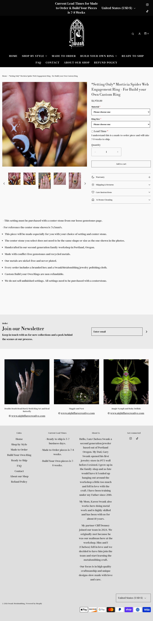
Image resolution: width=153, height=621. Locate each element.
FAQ (38, 62)
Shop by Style (19, 444)
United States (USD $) (117, 8)
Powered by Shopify (34, 603)
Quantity (96, 144)
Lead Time (100, 131)
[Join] (147, 332)
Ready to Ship (133, 56)
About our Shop (77, 62)
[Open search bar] (133, 33)
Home (13, 56)
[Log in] (139, 34)
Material (95, 106)
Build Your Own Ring (19, 455)
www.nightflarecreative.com (28, 416)
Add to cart (121, 163)
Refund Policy (105, 62)
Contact (52, 62)
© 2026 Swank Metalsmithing (13, 603)
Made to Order (64, 56)
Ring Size (95, 118)
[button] (4, 183)
